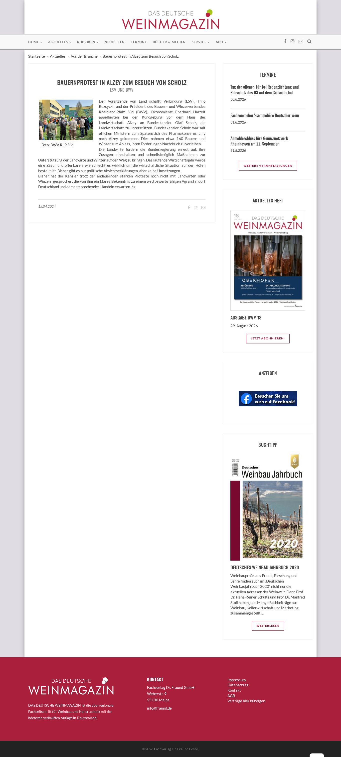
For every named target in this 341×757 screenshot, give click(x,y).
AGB (231, 695)
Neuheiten (115, 42)
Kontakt (234, 690)
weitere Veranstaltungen (267, 165)
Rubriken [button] (86, 42)
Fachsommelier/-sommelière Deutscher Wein (264, 115)
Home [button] (33, 42)
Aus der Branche (84, 56)
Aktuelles (58, 56)
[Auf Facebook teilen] (188, 207)
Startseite (36, 56)
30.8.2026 (238, 99)
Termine (139, 42)
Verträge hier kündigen (246, 701)
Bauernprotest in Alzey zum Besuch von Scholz (141, 56)
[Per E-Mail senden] (203, 207)
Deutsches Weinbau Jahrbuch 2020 (264, 567)
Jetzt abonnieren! (268, 338)
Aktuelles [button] (58, 42)
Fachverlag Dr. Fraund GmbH (176, 749)
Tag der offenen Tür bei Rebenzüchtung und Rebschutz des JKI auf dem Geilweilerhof (264, 89)
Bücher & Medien (169, 42)
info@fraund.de (159, 708)
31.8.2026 (238, 122)
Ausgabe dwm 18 (245, 317)
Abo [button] (219, 42)
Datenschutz (237, 685)
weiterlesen (267, 625)
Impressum (236, 679)
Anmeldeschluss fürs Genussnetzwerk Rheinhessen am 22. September (259, 141)
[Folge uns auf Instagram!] (195, 207)
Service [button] (199, 42)
